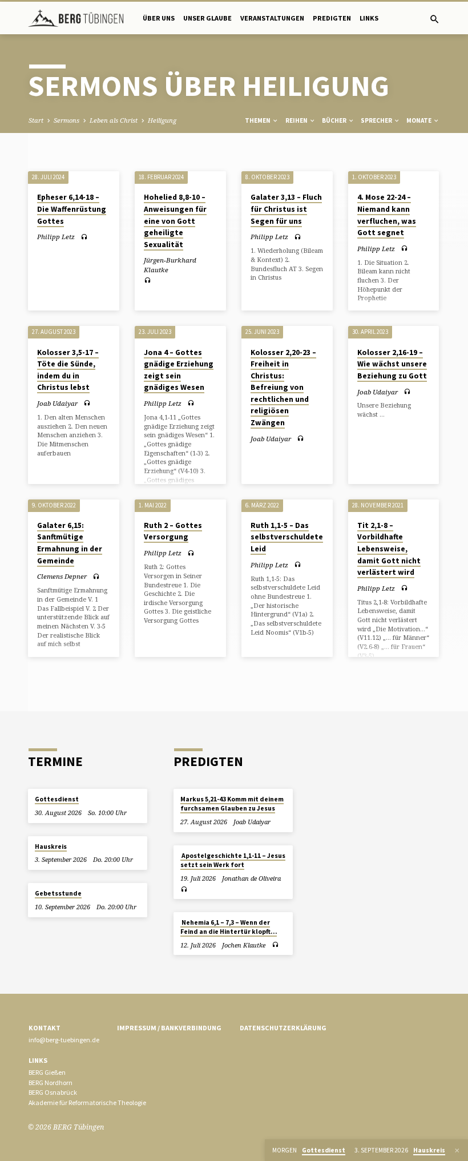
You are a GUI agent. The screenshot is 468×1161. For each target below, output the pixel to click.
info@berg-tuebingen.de (64, 1039)
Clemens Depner (62, 576)
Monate (419, 120)
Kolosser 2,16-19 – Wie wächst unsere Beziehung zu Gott (392, 364)
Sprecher (377, 120)
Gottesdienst (57, 799)
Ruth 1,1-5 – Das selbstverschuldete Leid (287, 537)
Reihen (297, 120)
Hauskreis (51, 846)
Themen (258, 120)
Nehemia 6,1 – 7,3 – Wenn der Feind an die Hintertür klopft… (228, 927)
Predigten (332, 18)
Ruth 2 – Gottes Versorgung (173, 531)
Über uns (159, 18)
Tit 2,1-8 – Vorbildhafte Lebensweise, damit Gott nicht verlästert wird (389, 549)
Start (36, 120)
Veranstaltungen (272, 18)
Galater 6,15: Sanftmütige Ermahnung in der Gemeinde (69, 543)
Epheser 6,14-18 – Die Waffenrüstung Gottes (71, 208)
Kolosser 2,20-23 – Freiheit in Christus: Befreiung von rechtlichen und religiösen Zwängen (283, 388)
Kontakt (44, 1027)
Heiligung (162, 120)
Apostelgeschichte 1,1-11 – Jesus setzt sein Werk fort (232, 860)
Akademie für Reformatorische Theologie (87, 1102)
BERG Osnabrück (53, 1092)
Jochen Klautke (243, 945)
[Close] (457, 1150)
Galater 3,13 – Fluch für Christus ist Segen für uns (286, 208)
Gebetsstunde (58, 893)
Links (369, 18)
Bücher (335, 120)
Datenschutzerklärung (283, 1027)
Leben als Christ (114, 120)
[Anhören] (84, 237)
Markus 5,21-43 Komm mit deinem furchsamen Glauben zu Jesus (232, 803)
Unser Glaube (207, 18)
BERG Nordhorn (50, 1082)
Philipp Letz (56, 236)
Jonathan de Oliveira (251, 878)
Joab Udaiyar (57, 403)
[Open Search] (434, 19)
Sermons (66, 120)
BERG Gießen (47, 1072)
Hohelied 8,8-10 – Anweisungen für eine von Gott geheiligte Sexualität (175, 220)
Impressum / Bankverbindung (169, 1027)
